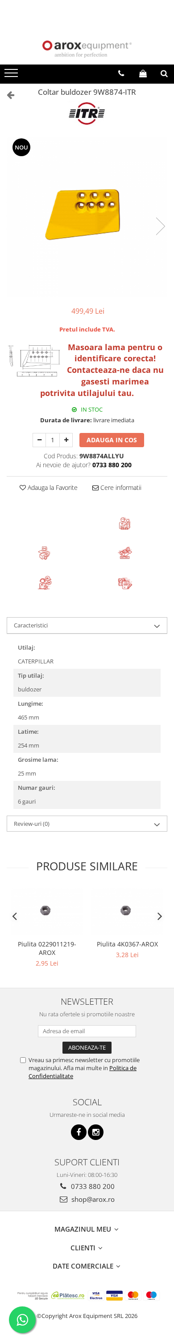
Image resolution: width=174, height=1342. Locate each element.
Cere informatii (120, 487)
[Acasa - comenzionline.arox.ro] (87, 49)
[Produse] (12, 75)
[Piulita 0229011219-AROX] (47, 911)
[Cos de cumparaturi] (143, 73)
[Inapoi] (6, 95)
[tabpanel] (87, 217)
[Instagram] (96, 1132)
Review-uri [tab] (32, 824)
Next (160, 226)
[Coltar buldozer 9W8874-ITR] (87, 217)
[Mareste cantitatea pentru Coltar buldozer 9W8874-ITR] (66, 440)
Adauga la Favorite (52, 487)
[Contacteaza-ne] (121, 73)
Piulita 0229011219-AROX (47, 948)
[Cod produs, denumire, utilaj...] (164, 73)
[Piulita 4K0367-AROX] (127, 911)
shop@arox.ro (92, 1199)
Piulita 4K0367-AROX (127, 944)
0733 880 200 (92, 1186)
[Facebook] (79, 1132)
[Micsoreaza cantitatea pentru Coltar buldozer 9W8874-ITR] (39, 440)
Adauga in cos (112, 440)
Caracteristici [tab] (31, 625)
